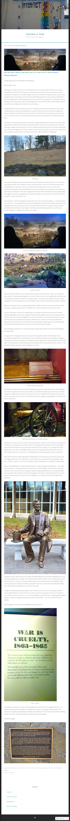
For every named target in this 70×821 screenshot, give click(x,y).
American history (24, 768)
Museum (44, 768)
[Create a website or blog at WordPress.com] (35, 818)
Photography (10, 801)
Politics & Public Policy (38, 72)
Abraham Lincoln (13, 768)
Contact (9, 792)
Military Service (9, 72)
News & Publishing (22, 72)
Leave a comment (9, 772)
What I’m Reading (12, 806)
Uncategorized (53, 72)
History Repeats (10, 75)
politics (50, 768)
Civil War (32, 768)
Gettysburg (38, 768)
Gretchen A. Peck (35, 34)
